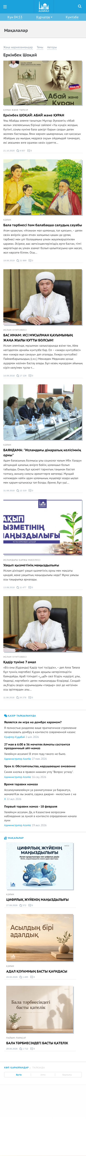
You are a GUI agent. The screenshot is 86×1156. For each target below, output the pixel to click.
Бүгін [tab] (19, 1075)
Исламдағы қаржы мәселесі (21, 560)
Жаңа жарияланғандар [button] (18, 47)
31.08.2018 (9, 490)
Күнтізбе (72, 17)
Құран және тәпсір (15, 110)
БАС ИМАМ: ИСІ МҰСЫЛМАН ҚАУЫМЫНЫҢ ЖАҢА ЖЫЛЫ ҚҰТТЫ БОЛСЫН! (38, 337)
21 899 (23, 260)
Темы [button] (40, 47)
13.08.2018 (9, 587)
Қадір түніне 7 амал (19, 662)
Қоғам (7, 220)
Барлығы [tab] (67, 1075)
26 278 (22, 697)
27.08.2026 (12, 905)
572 (24, 905)
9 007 (22, 151)
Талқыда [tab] (38, 1067)
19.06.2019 (9, 260)
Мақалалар (15, 838)
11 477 (22, 587)
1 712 (25, 1049)
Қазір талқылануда (21, 715)
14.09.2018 (9, 375)
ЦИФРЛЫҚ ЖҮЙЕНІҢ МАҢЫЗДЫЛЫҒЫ (37, 900)
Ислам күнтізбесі (15, 330)
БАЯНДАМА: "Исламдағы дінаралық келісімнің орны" (42, 452)
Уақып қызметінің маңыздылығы (31, 565)
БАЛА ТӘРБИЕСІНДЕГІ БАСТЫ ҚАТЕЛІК (37, 1043)
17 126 (23, 375)
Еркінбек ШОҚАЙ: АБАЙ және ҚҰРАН (33, 115)
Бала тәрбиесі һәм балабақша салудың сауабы (42, 225)
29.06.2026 (12, 977)
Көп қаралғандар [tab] (16, 1067)
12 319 (23, 490)
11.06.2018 (8, 697)
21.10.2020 (9, 151)
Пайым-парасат (16, 1038)
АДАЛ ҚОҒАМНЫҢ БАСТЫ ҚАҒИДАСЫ (36, 971)
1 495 (25, 977)
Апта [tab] (43, 1075)
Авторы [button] (52, 47)
